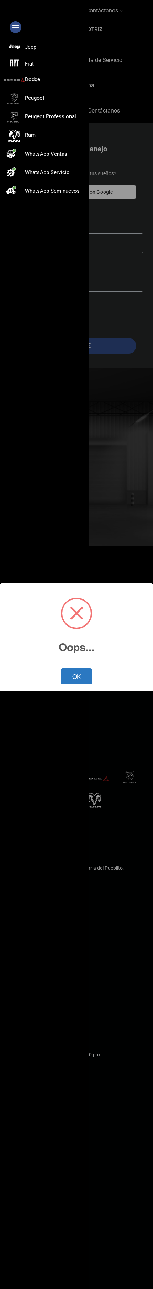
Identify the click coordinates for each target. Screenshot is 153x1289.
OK (76, 676)
